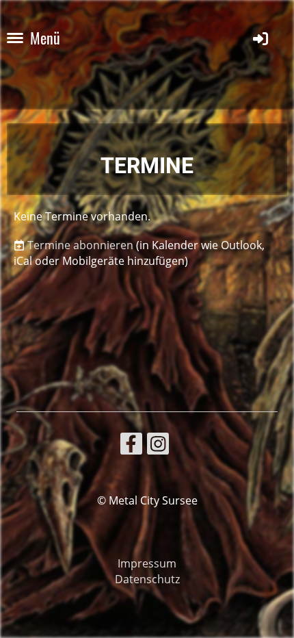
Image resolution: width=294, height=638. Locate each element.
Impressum (147, 563)
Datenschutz (147, 579)
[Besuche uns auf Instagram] (158, 446)
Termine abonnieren (80, 245)
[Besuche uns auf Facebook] (131, 446)
